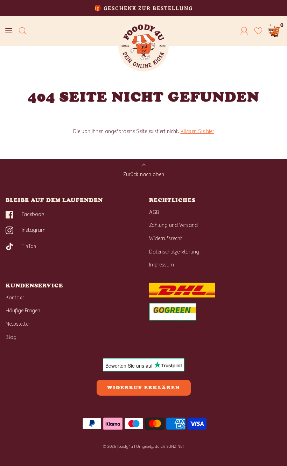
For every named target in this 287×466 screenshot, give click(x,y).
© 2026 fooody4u (118, 446)
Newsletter (18, 324)
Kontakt (15, 297)
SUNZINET (175, 446)
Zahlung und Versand (173, 225)
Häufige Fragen (23, 310)
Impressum (161, 265)
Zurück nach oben (143, 174)
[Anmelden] (244, 31)
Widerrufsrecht (165, 238)
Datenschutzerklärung (174, 252)
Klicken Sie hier (197, 131)
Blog (11, 337)
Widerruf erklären (143, 388)
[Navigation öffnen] (9, 31)
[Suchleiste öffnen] (23, 31)
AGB (154, 212)
